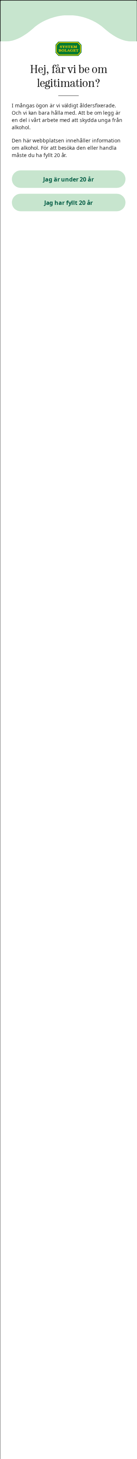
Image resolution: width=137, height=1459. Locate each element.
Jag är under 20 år (68, 179)
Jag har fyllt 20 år (68, 203)
